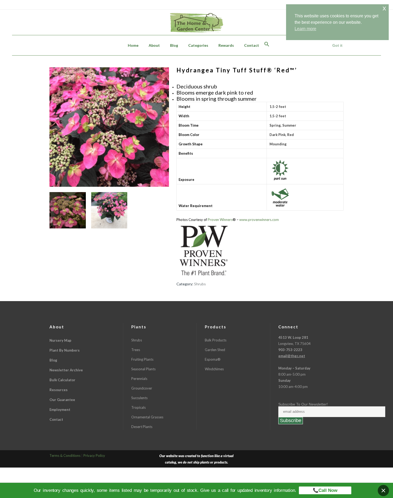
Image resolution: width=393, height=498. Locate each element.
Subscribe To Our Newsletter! (303, 404)
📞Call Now (325, 490)
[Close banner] (383, 490)
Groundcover (141, 388)
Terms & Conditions (64, 455)
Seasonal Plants (143, 369)
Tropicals (138, 407)
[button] (266, 45)
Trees (135, 350)
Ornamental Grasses (147, 417)
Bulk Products (215, 340)
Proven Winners (220, 219)
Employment (59, 409)
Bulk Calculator (62, 380)
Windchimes (214, 369)
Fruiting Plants (142, 359)
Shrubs (200, 284)
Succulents (139, 398)
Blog (53, 360)
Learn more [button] (305, 28)
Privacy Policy (94, 455)
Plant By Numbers (64, 350)
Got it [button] (337, 45)
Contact (56, 419)
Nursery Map (60, 340)
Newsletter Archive (66, 370)
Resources (58, 390)
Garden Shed (215, 350)
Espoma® (213, 359)
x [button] (384, 8)
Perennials (139, 378)
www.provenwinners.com (259, 219)
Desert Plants (141, 427)
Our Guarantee (62, 400)
